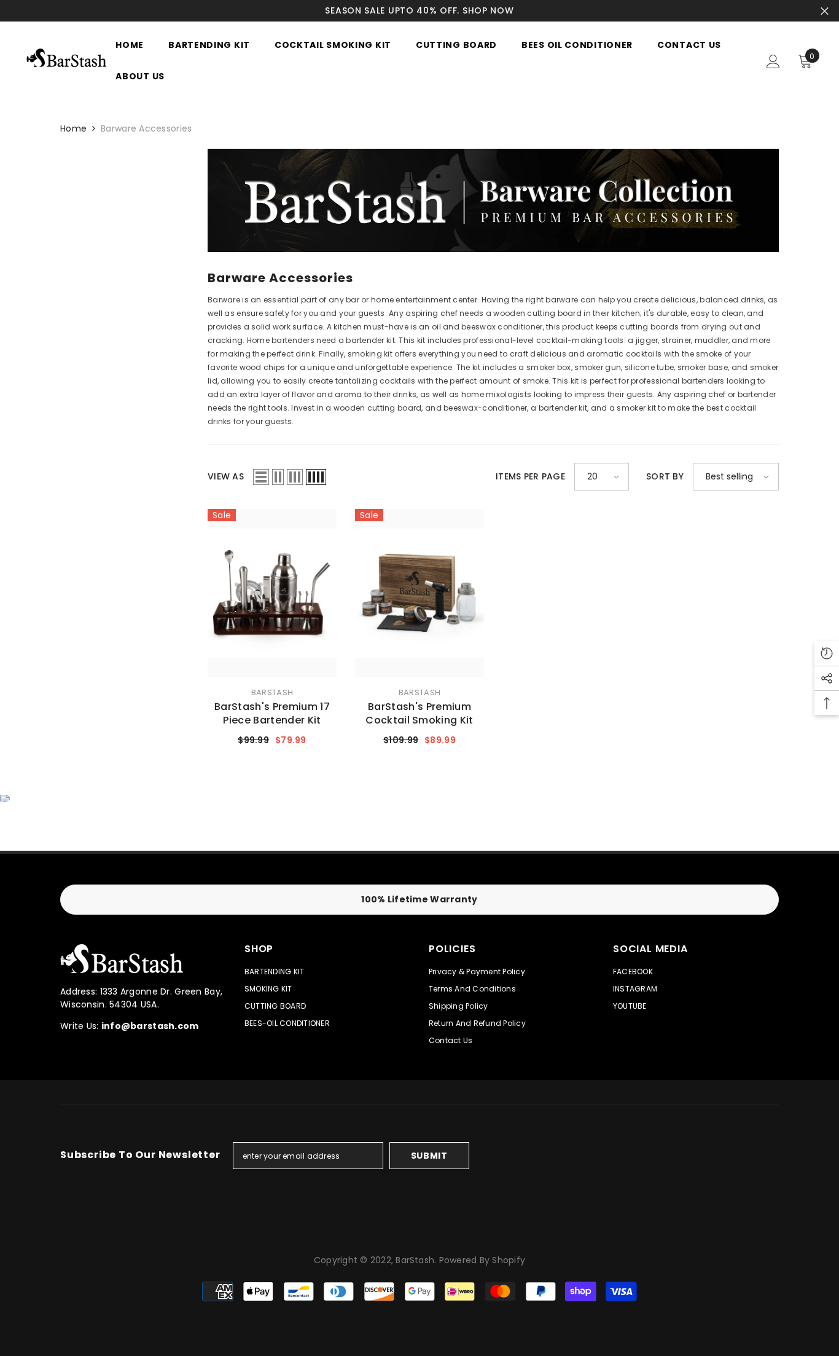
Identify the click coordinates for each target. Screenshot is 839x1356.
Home (73, 128)
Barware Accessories (146, 128)
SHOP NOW (488, 10)
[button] (261, 477)
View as (226, 476)
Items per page (530, 476)
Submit (429, 1155)
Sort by (665, 476)
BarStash (272, 692)
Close (824, 11)
